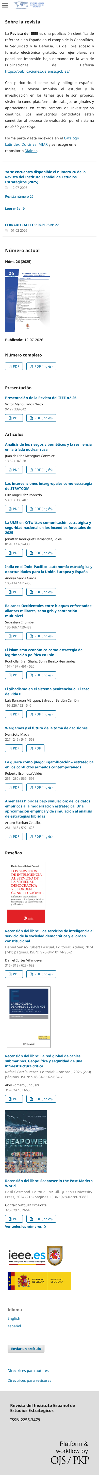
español (14, 1325)
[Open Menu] (5, 5)
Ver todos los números (23, 1226)
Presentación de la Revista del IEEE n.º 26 (40, 397)
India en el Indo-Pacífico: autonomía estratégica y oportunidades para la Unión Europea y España (48, 569)
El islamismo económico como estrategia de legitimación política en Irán (43, 652)
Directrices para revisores (29, 1380)
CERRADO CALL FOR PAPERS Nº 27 (32, 225)
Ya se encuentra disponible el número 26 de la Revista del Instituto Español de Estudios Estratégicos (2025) (45, 176)
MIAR (43, 144)
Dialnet (31, 150)
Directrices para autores (28, 1370)
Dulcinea (29, 144)
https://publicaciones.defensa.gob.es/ (37, 71)
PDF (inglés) (43, 366)
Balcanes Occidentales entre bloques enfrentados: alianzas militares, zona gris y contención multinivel (48, 610)
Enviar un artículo (26, 1348)
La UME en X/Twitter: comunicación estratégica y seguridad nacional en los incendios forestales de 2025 (48, 527)
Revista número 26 (19, 196)
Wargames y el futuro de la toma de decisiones (46, 728)
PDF (15, 366)
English (14, 1318)
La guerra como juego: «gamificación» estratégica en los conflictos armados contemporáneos (49, 764)
